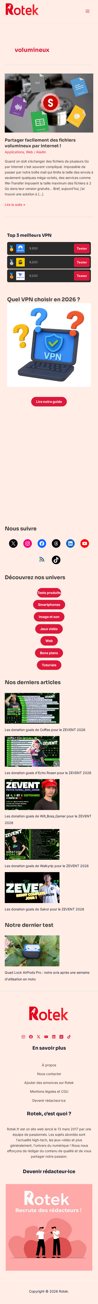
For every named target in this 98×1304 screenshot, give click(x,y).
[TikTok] (56, 560)
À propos (49, 1065)
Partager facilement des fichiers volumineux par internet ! (40, 143)
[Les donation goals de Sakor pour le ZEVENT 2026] (32, 887)
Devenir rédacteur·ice (49, 1100)
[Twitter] (38, 1037)
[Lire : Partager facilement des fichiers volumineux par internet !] (49, 103)
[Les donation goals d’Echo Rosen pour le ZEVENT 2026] (32, 751)
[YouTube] (84, 543)
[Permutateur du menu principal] (87, 11)
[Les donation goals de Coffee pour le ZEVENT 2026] (32, 708)
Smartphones (49, 605)
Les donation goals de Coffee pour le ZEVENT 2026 (45, 730)
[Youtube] (46, 1037)
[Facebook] (42, 543)
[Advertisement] (49, 467)
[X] (13, 543)
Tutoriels (49, 665)
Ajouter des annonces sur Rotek (49, 1083)
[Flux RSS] (42, 559)
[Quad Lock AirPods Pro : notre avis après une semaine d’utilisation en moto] (32, 950)
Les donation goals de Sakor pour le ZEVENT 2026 (44, 909)
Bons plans (49, 653)
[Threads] (56, 543)
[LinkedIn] (70, 543)
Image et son (49, 617)
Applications (14, 152)
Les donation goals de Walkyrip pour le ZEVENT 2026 (47, 866)
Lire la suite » (15, 204)
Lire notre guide (49, 402)
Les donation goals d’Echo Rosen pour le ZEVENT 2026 (48, 773)
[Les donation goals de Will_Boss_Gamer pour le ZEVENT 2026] (32, 794)
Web (29, 152)
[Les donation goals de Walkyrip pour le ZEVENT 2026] (32, 844)
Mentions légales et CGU (49, 1091)
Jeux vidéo (49, 629)
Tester (82, 248)
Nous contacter (49, 1074)
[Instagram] (27, 543)
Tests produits (49, 593)
